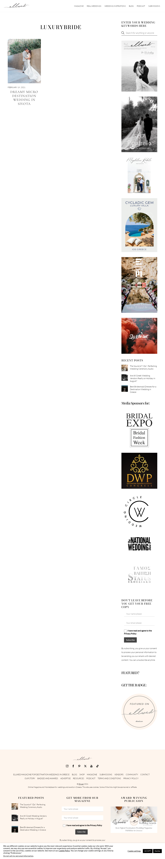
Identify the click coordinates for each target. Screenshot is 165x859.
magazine (79, 6)
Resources (78, 778)
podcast (141, 6)
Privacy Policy (130, 778)
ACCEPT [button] (147, 851)
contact (145, 774)
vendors (118, 774)
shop (82, 774)
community (132, 774)
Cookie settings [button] (134, 851)
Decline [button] (157, 851)
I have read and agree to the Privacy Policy (138, 632)
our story (30, 778)
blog (131, 6)
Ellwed (81, 784)
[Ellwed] (16, 6)
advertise (65, 778)
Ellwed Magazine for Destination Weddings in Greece (41, 774)
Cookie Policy (64, 851)
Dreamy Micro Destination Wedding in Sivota (24, 98)
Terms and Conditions (109, 778)
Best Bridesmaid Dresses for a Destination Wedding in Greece (143, 389)
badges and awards (47, 778)
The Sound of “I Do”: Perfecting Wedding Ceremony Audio (143, 367)
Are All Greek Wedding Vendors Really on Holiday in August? (142, 378)
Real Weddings (94, 6)
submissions (154, 6)
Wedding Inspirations (115, 6)
